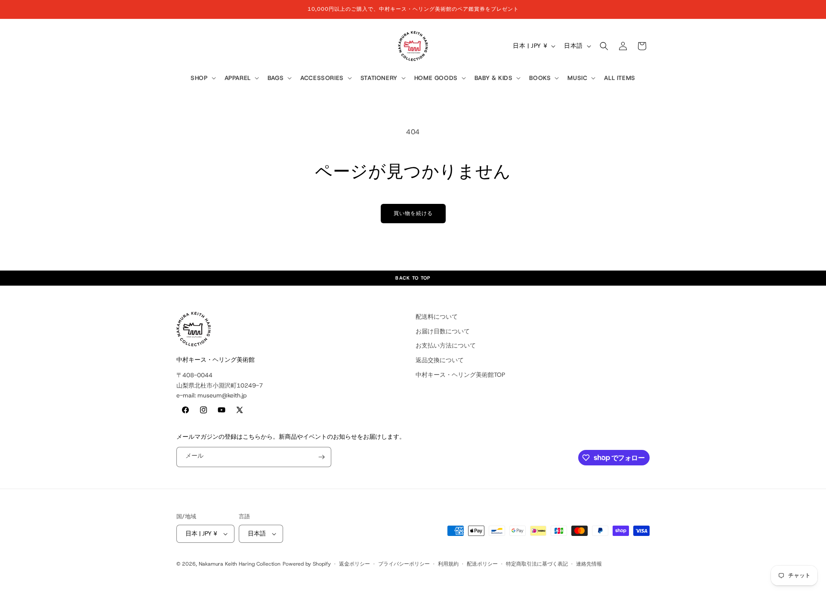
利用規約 (448, 563)
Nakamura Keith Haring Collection (239, 563)
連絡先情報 (589, 563)
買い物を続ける (413, 213)
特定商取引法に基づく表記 (537, 563)
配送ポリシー (482, 563)
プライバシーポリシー (404, 563)
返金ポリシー (354, 563)
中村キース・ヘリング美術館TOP (460, 375)
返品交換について (440, 360)
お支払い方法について (446, 345)
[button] (202, 78)
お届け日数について (443, 331)
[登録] (321, 457)
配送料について (437, 316)
